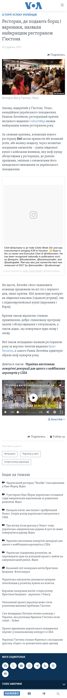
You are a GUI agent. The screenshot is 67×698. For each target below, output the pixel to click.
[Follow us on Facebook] (5, 665)
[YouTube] (29, 693)
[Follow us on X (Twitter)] (13, 665)
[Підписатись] (5, 674)
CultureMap (37, 121)
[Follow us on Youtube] (21, 665)
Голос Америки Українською (26, 390)
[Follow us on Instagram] (29, 665)
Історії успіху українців (19, 15)
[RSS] (45, 665)
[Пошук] (58, 693)
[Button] (56, 55)
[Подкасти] (53, 665)
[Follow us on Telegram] (37, 665)
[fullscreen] (61, 412)
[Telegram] (43, 693)
